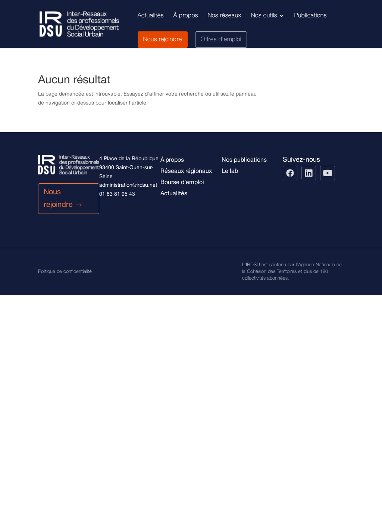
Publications (310, 15)
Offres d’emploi (221, 39)
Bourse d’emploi (182, 182)
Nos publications (244, 160)
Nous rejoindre (162, 39)
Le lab (230, 171)
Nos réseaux (224, 15)
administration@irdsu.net (128, 185)
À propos (185, 15)
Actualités (151, 15)
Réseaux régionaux (186, 171)
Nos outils (264, 15)
